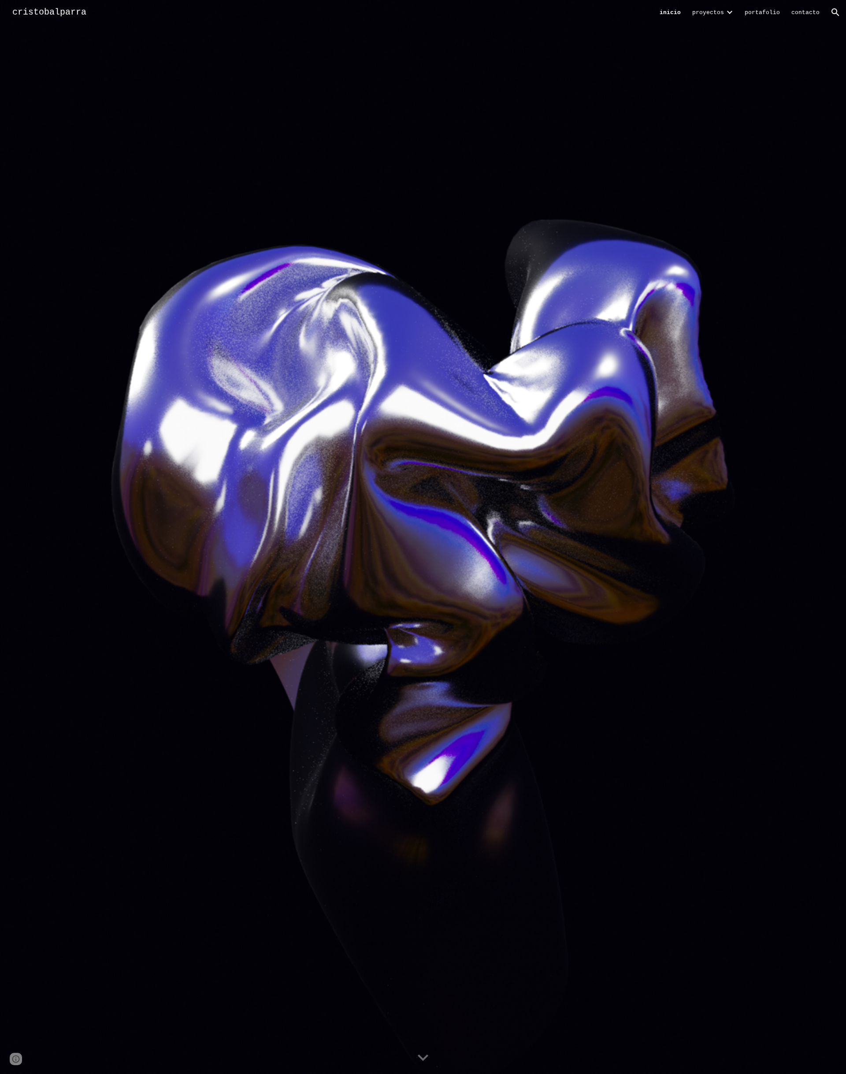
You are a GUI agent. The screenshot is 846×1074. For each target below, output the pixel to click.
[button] (835, 12)
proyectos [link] (708, 12)
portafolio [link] (762, 12)
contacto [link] (805, 12)
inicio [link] (670, 12)
